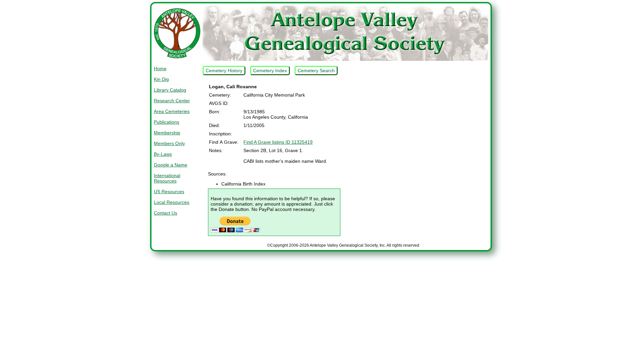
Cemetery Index (270, 70)
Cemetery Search (316, 70)
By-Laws (163, 154)
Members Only (169, 143)
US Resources (169, 191)
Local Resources (171, 202)
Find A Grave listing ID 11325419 (278, 142)
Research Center (172, 100)
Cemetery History (224, 70)
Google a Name (170, 164)
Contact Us (165, 213)
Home (160, 68)
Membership (167, 132)
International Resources (167, 178)
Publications (166, 122)
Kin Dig (161, 79)
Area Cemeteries (172, 111)
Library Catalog (170, 90)
